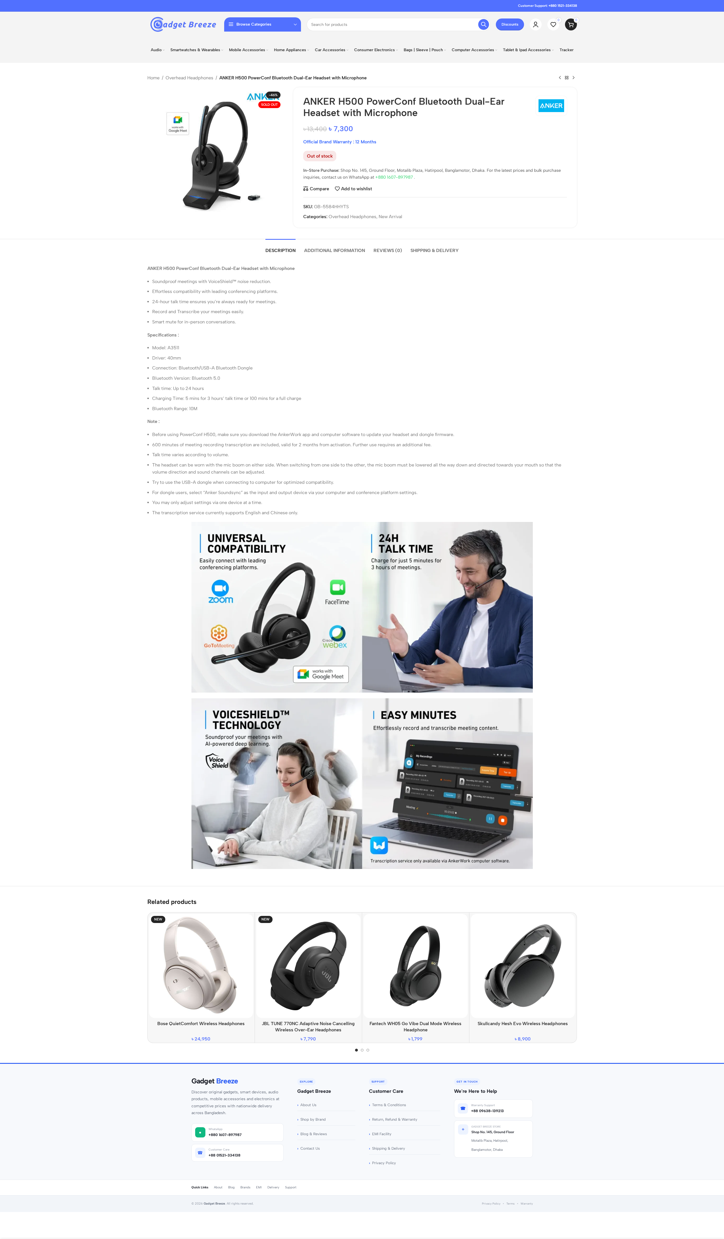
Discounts (510, 24)
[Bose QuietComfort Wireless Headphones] (201, 966)
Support (290, 1187)
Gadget (214, 1081)
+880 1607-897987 (394, 177)
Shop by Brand (313, 1119)
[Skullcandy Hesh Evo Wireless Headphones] (523, 966)
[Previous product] (559, 78)
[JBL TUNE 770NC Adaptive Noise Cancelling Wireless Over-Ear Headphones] (308, 966)
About (218, 1187)
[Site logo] (182, 24)
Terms (510, 1203)
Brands (245, 1187)
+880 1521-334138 (562, 6)
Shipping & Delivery (388, 1148)
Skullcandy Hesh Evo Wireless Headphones (523, 1023)
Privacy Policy (384, 1163)
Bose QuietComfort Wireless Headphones (201, 1023)
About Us (308, 1105)
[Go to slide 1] (356, 1050)
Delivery (273, 1187)
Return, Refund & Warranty (394, 1119)
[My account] (535, 24)
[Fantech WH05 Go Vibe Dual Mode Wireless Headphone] (416, 966)
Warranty (527, 1203)
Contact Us (310, 1148)
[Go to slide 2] (362, 1050)
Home (153, 77)
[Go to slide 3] (367, 1050)
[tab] (280, 247)
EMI (259, 1187)
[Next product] (573, 78)
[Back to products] (566, 78)
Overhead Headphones (189, 77)
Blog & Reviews (313, 1134)
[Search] (483, 24)
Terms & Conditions (389, 1105)
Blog (231, 1187)
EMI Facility (381, 1134)
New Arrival (390, 216)
